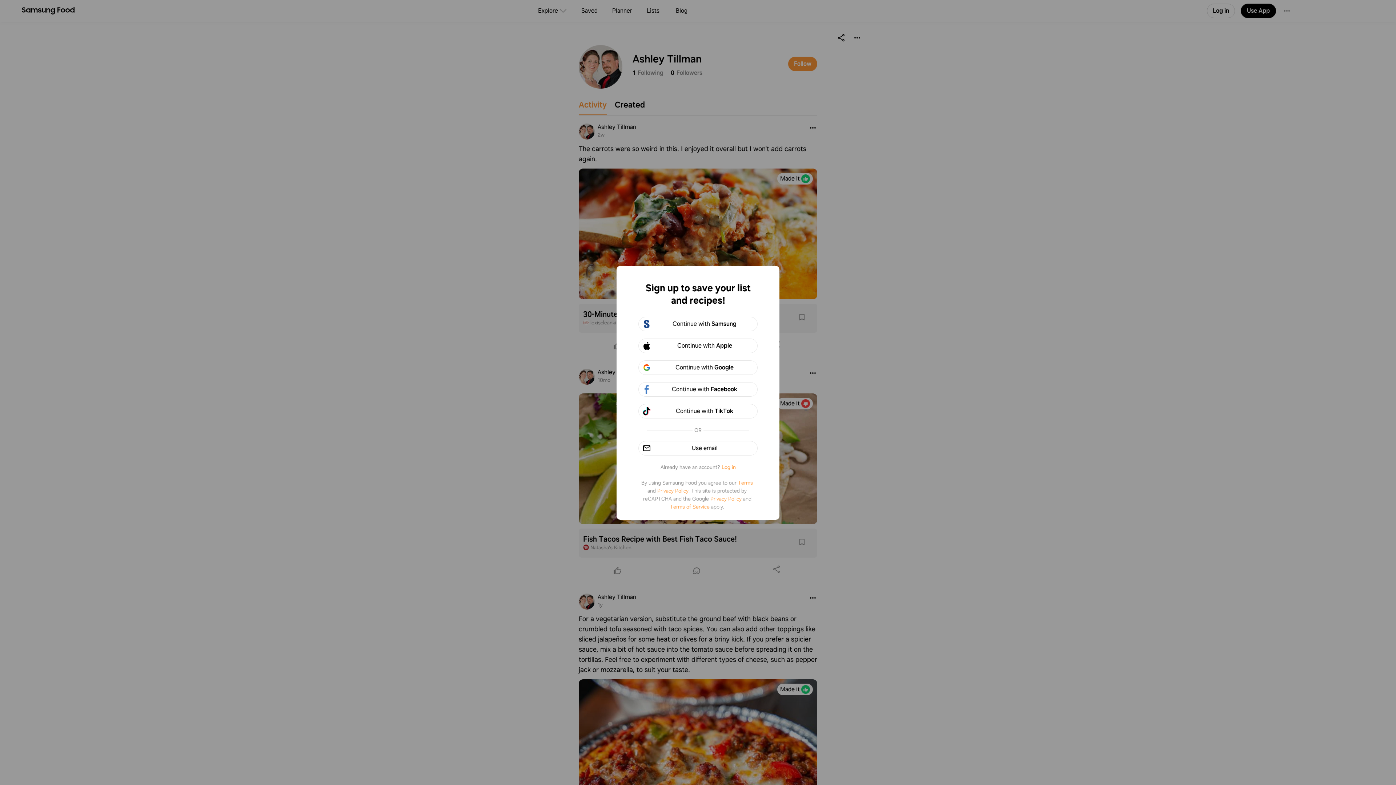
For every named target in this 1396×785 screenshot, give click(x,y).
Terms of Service (690, 506)
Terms (745, 483)
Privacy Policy (673, 490)
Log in (729, 467)
